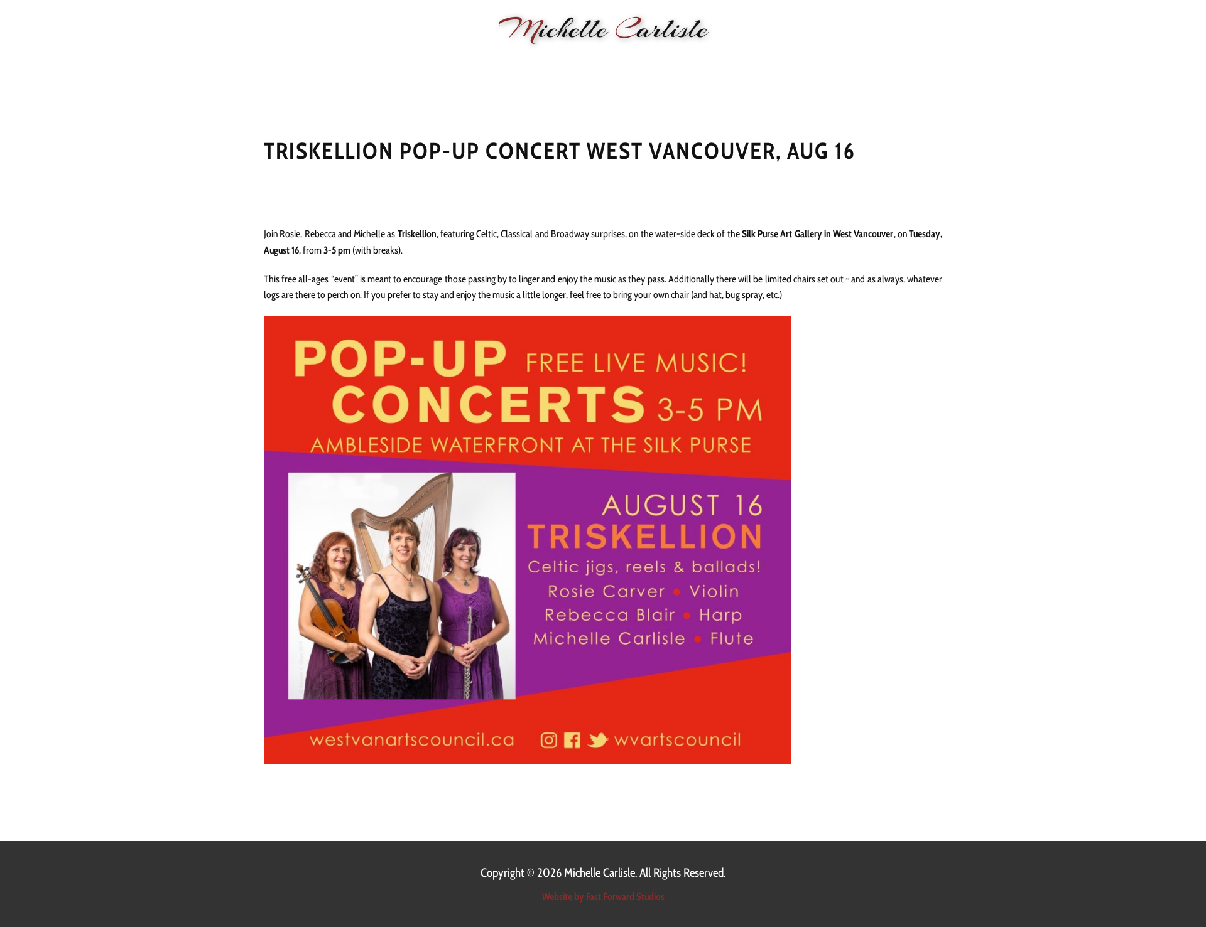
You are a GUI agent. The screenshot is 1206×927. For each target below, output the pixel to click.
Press (789, 63)
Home (359, 63)
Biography (538, 63)
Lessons (598, 63)
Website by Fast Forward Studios (603, 897)
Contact (840, 63)
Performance (464, 63)
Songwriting (665, 63)
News (403, 63)
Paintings (736, 63)
